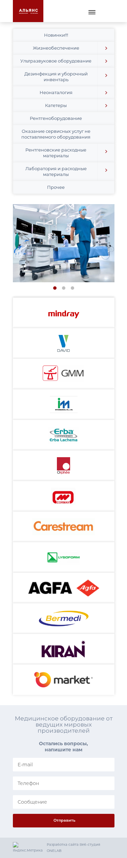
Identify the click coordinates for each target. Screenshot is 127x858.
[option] (63, 243)
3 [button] (73, 288)
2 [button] (64, 288)
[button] (105, 48)
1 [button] (55, 288)
